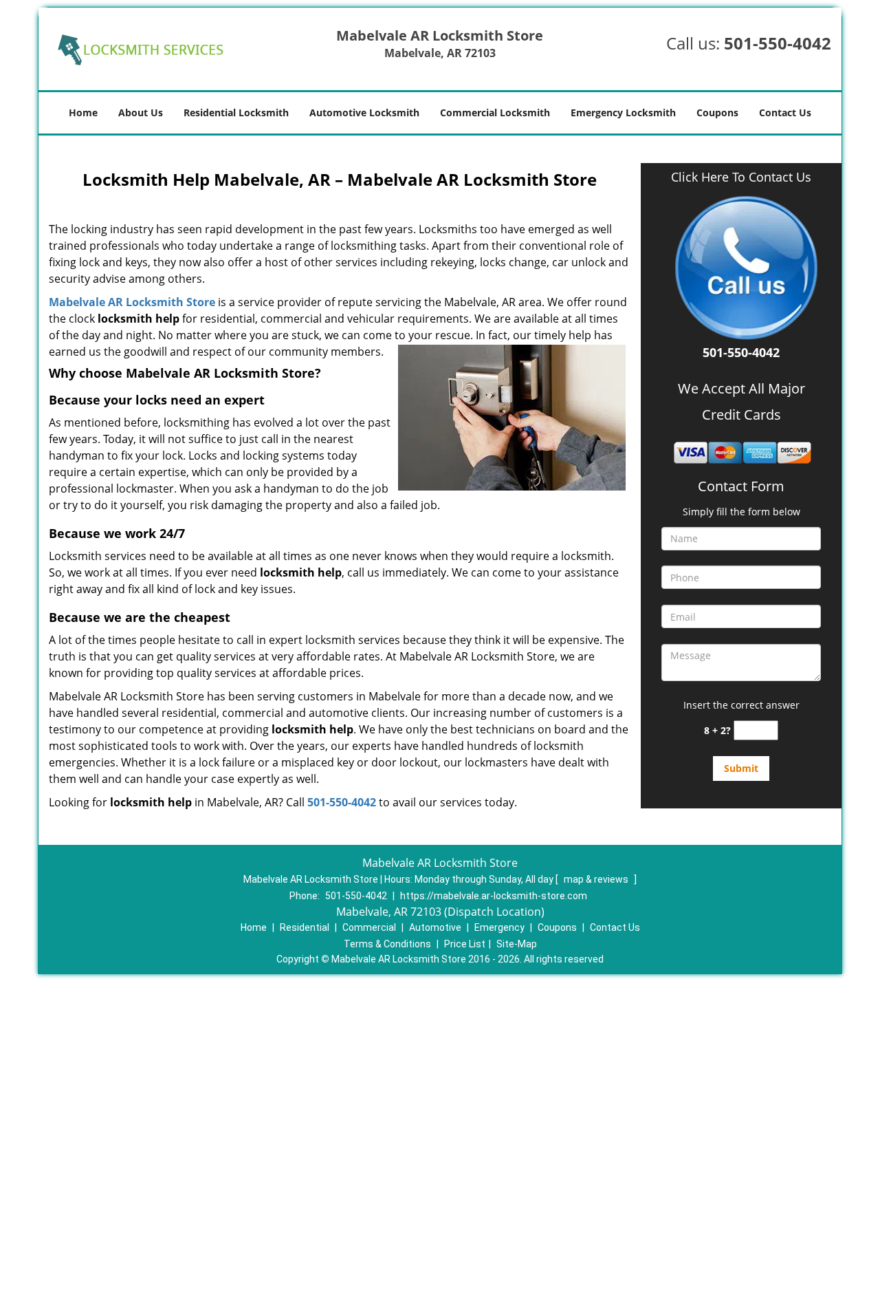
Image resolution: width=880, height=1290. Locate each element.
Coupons (717, 112)
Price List (464, 943)
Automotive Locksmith (364, 112)
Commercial (369, 927)
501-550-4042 (777, 43)
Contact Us (785, 112)
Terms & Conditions (387, 943)
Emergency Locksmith (623, 112)
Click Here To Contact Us (741, 177)
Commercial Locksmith (495, 112)
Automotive (435, 927)
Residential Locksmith (236, 112)
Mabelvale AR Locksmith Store (132, 302)
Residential (304, 927)
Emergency (499, 927)
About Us (140, 112)
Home (83, 112)
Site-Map (516, 943)
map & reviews (597, 879)
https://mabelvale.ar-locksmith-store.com (493, 895)
